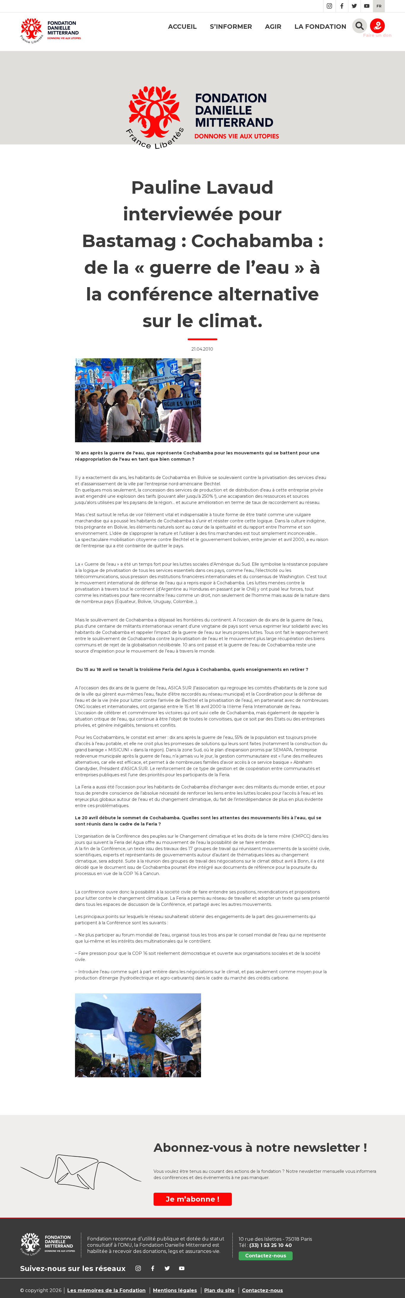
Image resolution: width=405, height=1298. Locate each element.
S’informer (231, 26)
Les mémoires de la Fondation (106, 1290)
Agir (273, 26)
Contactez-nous (265, 1256)
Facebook (342, 6)
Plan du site (219, 1290)
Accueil (182, 26)
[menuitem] (379, 6)
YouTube (367, 6)
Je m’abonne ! (192, 1199)
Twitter (354, 6)
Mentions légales (175, 1290)
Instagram (329, 6)
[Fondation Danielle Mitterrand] (50, 31)
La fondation (320, 26)
